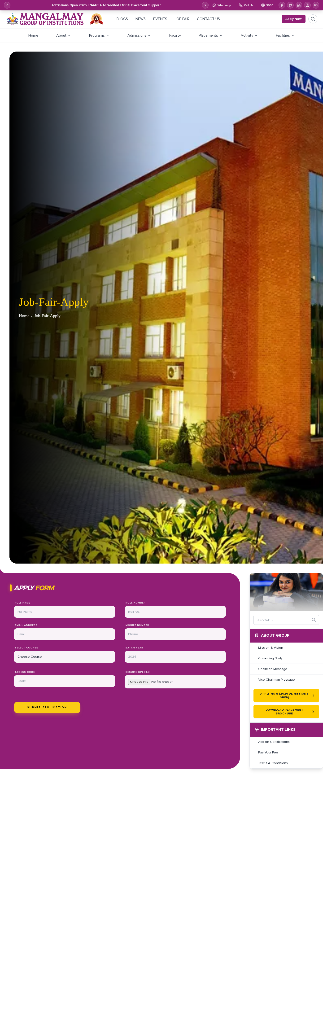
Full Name (23, 602)
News (140, 19)
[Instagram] (307, 5)
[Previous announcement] (7, 5)
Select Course (26, 647)
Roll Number (136, 602)
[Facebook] (282, 5)
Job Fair (182, 19)
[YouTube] (316, 5)
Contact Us (208, 19)
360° (269, 5)
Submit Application (47, 707)
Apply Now (293, 18)
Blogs (122, 19)
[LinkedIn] (299, 5)
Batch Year (134, 647)
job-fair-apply (47, 315)
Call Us (248, 5)
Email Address (26, 625)
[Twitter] (290, 5)
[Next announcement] (205, 5)
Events (160, 19)
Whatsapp (224, 5)
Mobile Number (137, 625)
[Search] (312, 18)
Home (24, 315)
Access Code (25, 672)
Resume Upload (138, 672)
